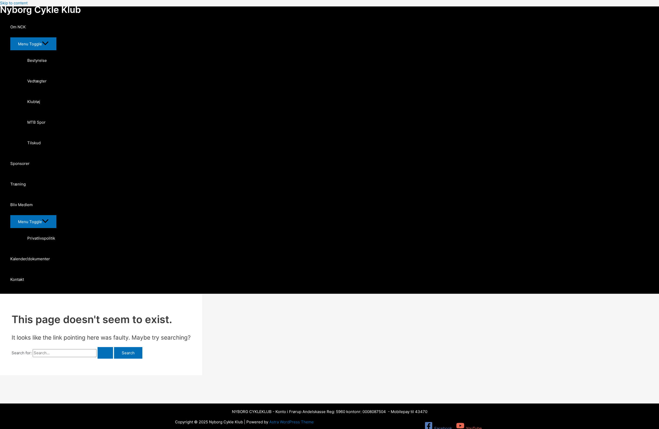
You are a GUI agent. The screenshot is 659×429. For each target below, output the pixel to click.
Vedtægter (37, 81)
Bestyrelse (37, 60)
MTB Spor (36, 122)
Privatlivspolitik (41, 238)
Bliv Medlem (21, 204)
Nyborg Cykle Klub (40, 9)
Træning (18, 184)
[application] (29, 27)
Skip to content (14, 3)
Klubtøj (33, 101)
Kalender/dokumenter (30, 258)
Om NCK (18, 26)
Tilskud (34, 142)
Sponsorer (20, 163)
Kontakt (17, 279)
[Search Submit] (105, 353)
